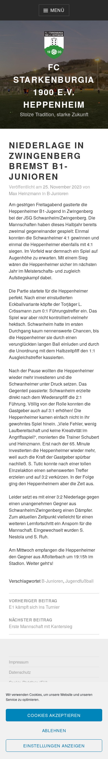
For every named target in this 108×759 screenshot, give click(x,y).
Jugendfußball (79, 581)
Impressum (19, 662)
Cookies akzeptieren (53, 715)
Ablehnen (54, 730)
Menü (57, 10)
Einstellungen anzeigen (54, 745)
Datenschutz (20, 672)
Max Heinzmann (25, 193)
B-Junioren (57, 193)
